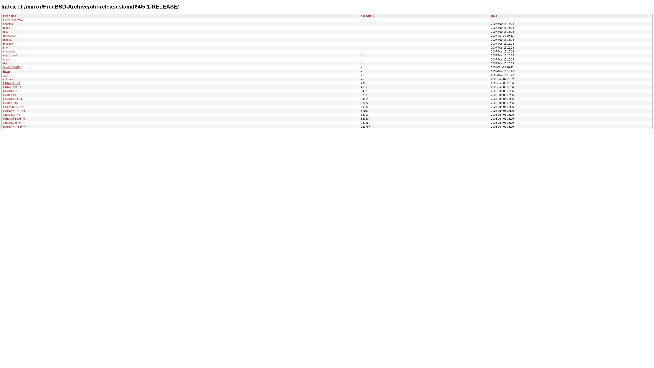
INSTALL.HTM (12, 122)
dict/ (5, 31)
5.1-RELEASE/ (12, 67)
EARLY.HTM (11, 103)
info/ (5, 47)
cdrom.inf (8, 79)
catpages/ (9, 51)
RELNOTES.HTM (14, 118)
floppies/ (8, 23)
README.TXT (12, 91)
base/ (6, 71)
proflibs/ (8, 43)
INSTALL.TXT (11, 114)
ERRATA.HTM (12, 87)
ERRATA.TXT (11, 83)
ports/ (6, 27)
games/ (7, 39)
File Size (366, 15)
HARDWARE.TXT (14, 110)
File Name (9, 15)
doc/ (5, 63)
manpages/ (10, 55)
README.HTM (12, 98)
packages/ (9, 35)
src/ (5, 75)
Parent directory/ (13, 20)
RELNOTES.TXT (13, 106)
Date (494, 15)
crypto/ (7, 59)
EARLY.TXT (10, 95)
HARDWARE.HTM (14, 126)
